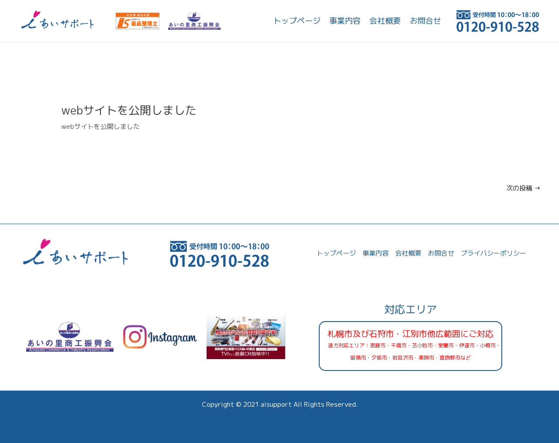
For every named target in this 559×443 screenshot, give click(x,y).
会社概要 (385, 20)
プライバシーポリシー (493, 253)
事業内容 (345, 20)
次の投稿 (523, 188)
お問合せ (425, 20)
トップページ (297, 20)
